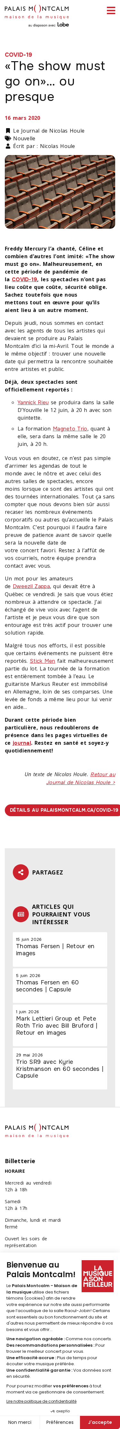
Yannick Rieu (33, 402)
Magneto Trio (70, 428)
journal (22, 743)
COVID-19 (24, 279)
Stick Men (42, 661)
